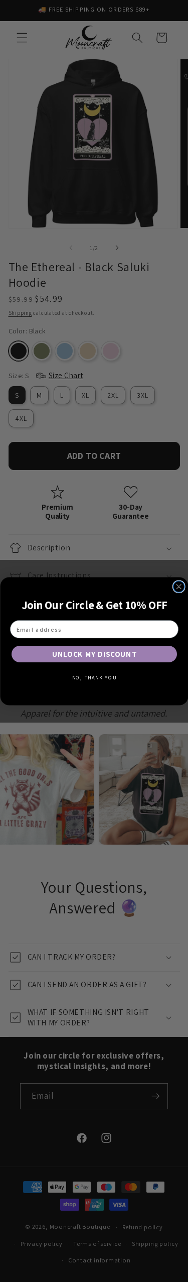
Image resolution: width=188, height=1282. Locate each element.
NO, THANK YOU (94, 677)
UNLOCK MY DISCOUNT (94, 654)
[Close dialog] (178, 587)
